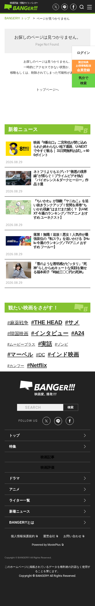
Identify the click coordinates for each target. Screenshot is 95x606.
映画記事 (47, 457)
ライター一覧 (19, 500)
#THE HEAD (46, 322)
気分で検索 (83, 80)
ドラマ (14, 478)
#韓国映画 (17, 333)
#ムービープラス (21, 344)
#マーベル (20, 354)
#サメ (72, 322)
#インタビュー (49, 333)
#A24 (77, 333)
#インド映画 (63, 354)
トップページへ (47, 89)
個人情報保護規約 (23, 536)
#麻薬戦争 (17, 322)
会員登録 (83, 66)
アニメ (14, 489)
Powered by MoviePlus (46, 544)
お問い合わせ (72, 536)
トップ (14, 435)
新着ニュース (19, 511)
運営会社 (49, 536)
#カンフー (15, 366)
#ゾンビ (61, 344)
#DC (40, 354)
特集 (12, 446)
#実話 (45, 344)
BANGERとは (21, 522)
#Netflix (37, 365)
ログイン (83, 53)
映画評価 (47, 467)
